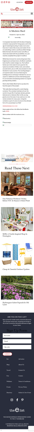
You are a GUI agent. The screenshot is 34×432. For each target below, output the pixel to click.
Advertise (21, 359)
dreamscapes (22, 425)
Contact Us (21, 370)
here (7, 111)
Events (9, 387)
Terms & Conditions (24, 381)
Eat (7, 359)
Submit (7, 354)
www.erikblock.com (10, 106)
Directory (9, 392)
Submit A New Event (24, 392)
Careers (20, 376)
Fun (8, 376)
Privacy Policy (22, 387)
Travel (8, 370)
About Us (21, 364)
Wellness (9, 381)
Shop (8, 364)
